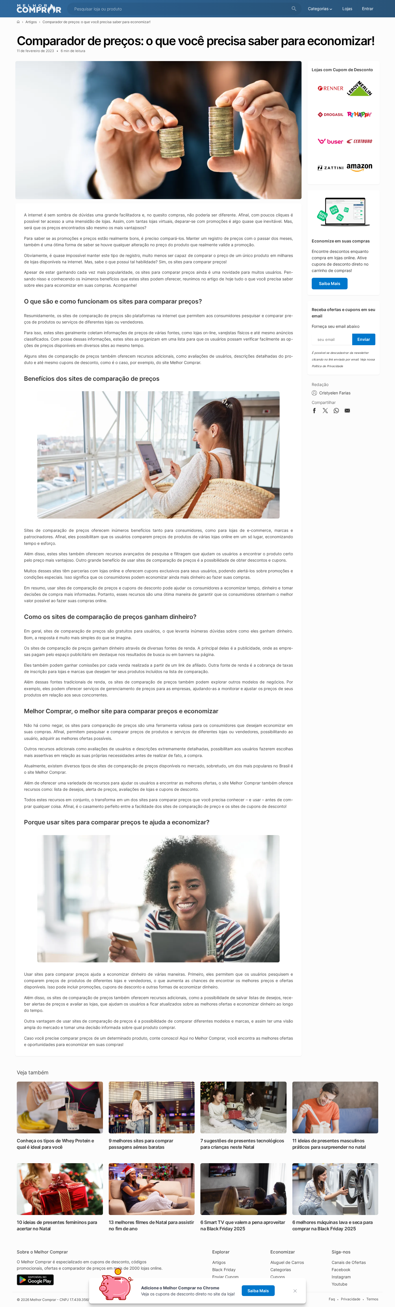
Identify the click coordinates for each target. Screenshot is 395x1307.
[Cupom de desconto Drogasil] (330, 125)
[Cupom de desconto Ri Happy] (359, 125)
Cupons (277, 1276)
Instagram (341, 1276)
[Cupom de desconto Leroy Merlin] (359, 98)
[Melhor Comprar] (40, 9)
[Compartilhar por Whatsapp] (336, 411)
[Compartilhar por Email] (347, 411)
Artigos (31, 22)
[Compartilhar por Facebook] (314, 411)
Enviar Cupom (225, 1276)
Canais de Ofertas (349, 1262)
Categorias (280, 1269)
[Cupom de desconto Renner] (330, 98)
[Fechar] (297, 1291)
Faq (332, 1299)
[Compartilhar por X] (325, 411)
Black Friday (224, 1269)
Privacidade (350, 1299)
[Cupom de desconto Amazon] (359, 178)
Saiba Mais (329, 283)
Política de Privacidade (327, 366)
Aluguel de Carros (287, 1262)
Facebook (341, 1269)
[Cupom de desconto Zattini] (330, 178)
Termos (372, 1299)
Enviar (363, 339)
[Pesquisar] (294, 9)
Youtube (339, 1284)
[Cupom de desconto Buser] (330, 151)
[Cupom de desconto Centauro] (359, 151)
